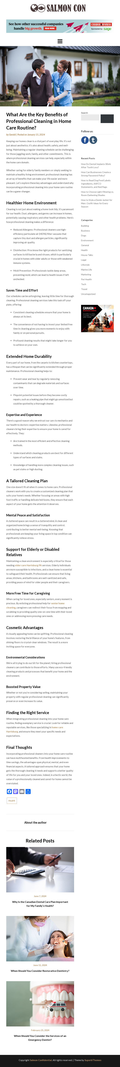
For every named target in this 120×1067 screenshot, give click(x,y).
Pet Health (86, 279)
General (85, 245)
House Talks (87, 255)
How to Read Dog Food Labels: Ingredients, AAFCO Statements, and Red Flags (96, 183)
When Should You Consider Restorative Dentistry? (40, 970)
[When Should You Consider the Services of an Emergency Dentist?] (40, 1002)
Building (85, 225)
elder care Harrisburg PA (28, 565)
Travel (84, 289)
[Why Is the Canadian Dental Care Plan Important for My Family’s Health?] (40, 868)
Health (11, 800)
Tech (83, 284)
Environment (87, 240)
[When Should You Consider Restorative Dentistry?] (40, 937)
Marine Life (86, 269)
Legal (83, 259)
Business (85, 230)
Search (84, 112)
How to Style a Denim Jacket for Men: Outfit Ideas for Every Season (96, 203)
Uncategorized (88, 294)
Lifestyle (85, 264)
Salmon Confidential (41, 1060)
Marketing (86, 274)
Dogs (83, 235)
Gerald (12, 134)
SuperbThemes (93, 1060)
